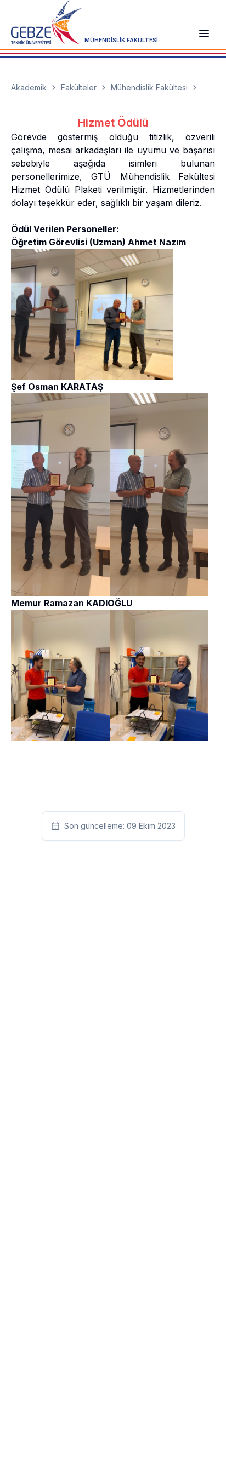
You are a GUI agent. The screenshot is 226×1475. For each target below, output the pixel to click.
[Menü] (204, 33)
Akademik (29, 87)
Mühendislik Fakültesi (149, 87)
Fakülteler (79, 87)
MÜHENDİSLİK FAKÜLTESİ (121, 40)
